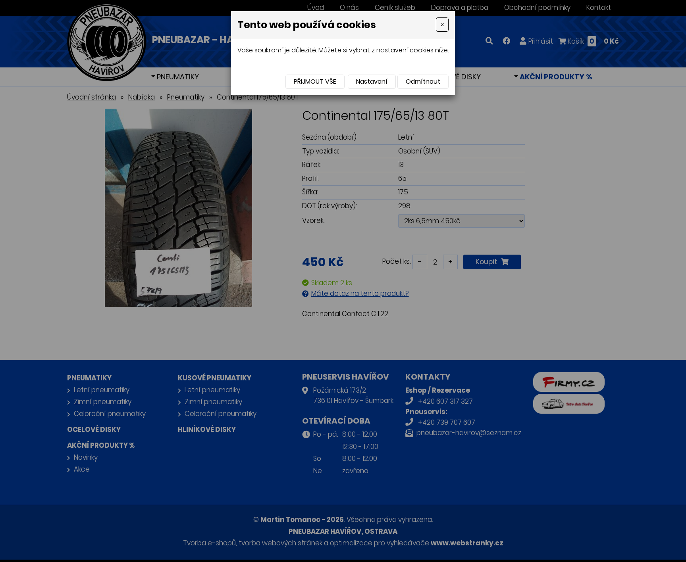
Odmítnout (423, 81)
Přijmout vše (315, 81)
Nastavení (371, 81)
